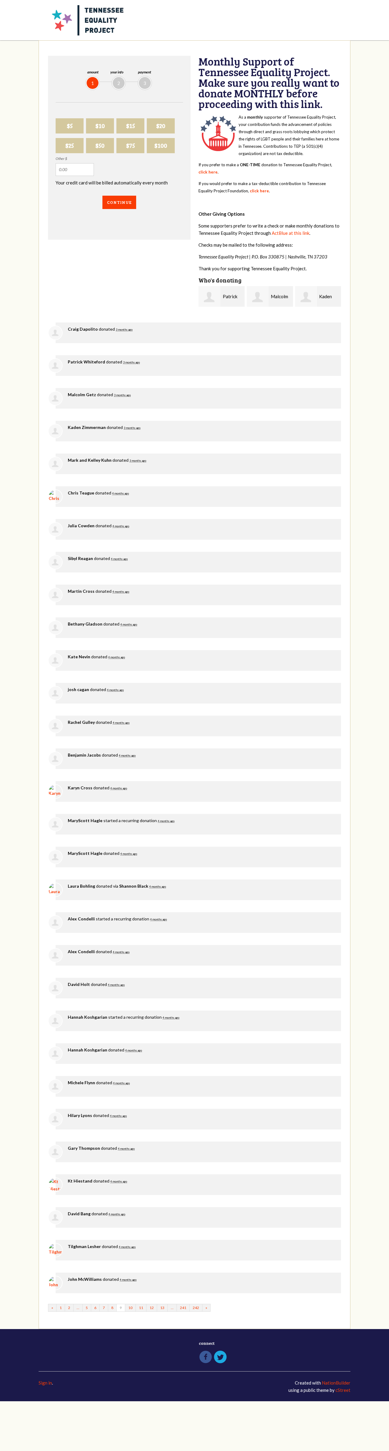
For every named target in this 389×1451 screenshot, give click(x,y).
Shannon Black (133, 886)
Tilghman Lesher (84, 1246)
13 (162, 1307)
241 (183, 1307)
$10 (100, 126)
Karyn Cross (80, 787)
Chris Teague (81, 492)
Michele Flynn (81, 1082)
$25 (69, 145)
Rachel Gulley (81, 722)
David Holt (79, 984)
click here (208, 172)
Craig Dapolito (83, 329)
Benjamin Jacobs (84, 755)
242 (196, 1307)
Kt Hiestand (80, 1180)
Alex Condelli (81, 918)
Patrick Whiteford (86, 361)
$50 (100, 145)
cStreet (343, 1390)
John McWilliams (85, 1279)
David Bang (79, 1213)
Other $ (61, 158)
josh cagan (78, 689)
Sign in (45, 1382)
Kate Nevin (79, 656)
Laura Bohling (81, 886)
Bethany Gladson (85, 623)
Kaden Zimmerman (87, 427)
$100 (160, 145)
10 (130, 1307)
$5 (70, 126)
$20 (160, 126)
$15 (130, 126)
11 (141, 1307)
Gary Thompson (84, 1148)
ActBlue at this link (290, 233)
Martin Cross (81, 591)
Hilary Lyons (80, 1115)
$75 (130, 145)
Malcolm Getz (82, 394)
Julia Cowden (81, 525)
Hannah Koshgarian (87, 1017)
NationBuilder (336, 1382)
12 (152, 1307)
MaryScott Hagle (85, 820)
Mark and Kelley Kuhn (90, 460)
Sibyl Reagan (80, 558)
